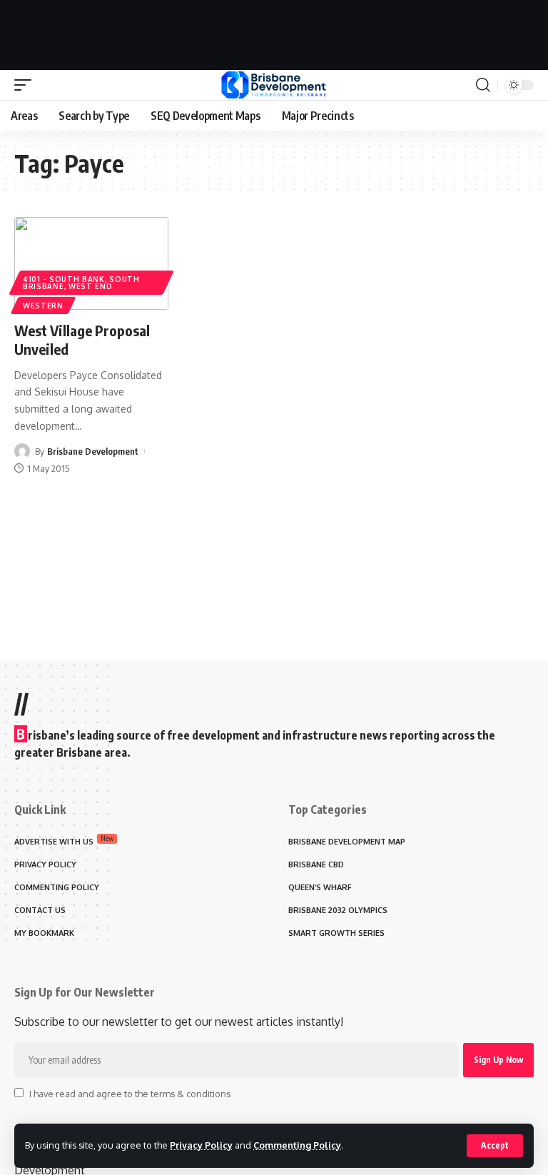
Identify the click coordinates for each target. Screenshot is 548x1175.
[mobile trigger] (26, 85)
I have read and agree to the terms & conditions (129, 1093)
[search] (483, 85)
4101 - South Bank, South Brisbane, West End (81, 283)
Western (43, 305)
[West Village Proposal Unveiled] (91, 263)
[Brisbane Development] (273, 85)
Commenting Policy (297, 1145)
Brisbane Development (92, 451)
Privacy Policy (201, 1145)
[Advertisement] (274, 32)
